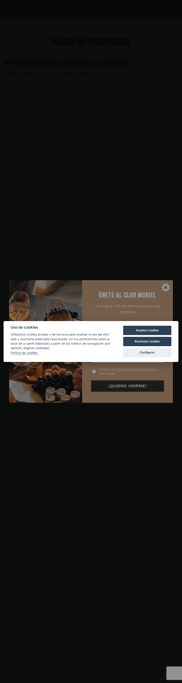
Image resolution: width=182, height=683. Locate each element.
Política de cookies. (24, 352)
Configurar (147, 352)
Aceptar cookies (147, 330)
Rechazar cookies (147, 341)
